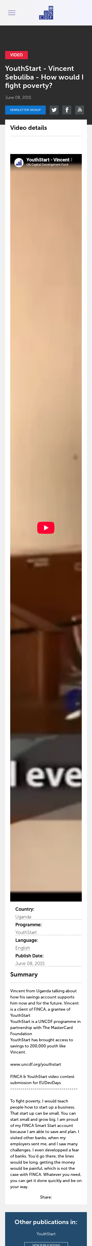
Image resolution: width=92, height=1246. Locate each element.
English (22, 947)
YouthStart (26, 932)
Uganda (23, 916)
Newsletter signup (25, 109)
